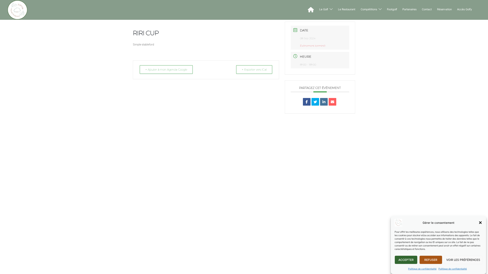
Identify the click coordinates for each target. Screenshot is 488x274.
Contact (427, 9)
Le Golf (323, 9)
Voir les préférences (463, 260)
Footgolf (392, 9)
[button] (480, 223)
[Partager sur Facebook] (307, 102)
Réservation (444, 9)
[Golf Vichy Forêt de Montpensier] (17, 9)
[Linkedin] (324, 102)
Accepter (406, 260)
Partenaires (409, 9)
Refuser (430, 260)
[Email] (332, 102)
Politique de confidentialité (422, 268)
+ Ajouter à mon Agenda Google (166, 69)
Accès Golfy (464, 9)
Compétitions (369, 9)
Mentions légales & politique (78, 122)
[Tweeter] (315, 102)
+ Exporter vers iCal (254, 69)
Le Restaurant (346, 9)
